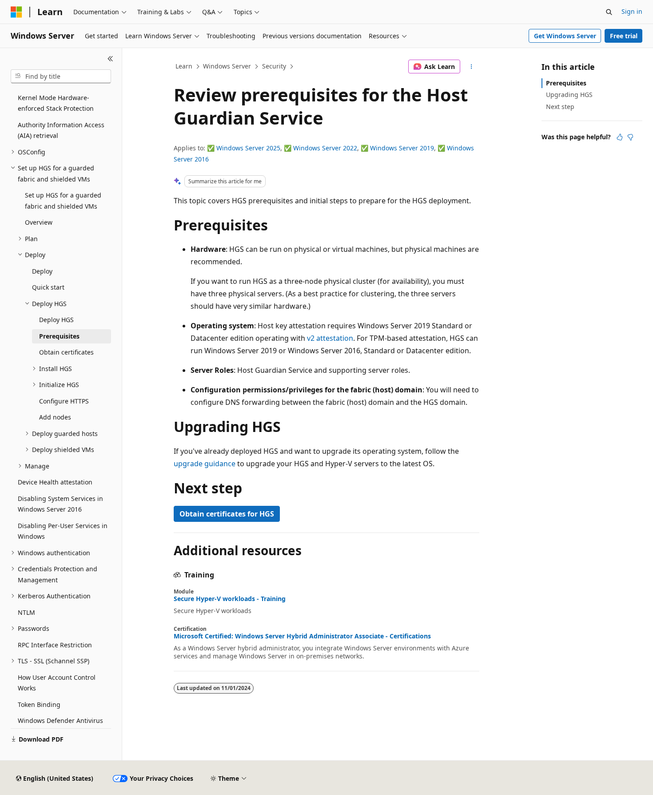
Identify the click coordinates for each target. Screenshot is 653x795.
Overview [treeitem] (38, 222)
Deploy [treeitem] (42, 271)
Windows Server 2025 (248, 148)
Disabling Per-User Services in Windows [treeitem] (63, 531)
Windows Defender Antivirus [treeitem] (60, 720)
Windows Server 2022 (325, 148)
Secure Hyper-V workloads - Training (230, 599)
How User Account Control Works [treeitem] (57, 683)
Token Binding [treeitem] (39, 704)
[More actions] (471, 67)
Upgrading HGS (569, 94)
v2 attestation (330, 338)
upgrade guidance (204, 463)
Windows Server (227, 66)
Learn (183, 66)
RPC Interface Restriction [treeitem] (55, 645)
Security (274, 66)
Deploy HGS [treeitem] (56, 319)
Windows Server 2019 (402, 148)
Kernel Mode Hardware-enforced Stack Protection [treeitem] (56, 103)
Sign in (631, 11)
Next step (560, 106)
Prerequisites (566, 83)
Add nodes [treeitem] (55, 417)
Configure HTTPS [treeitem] (64, 401)
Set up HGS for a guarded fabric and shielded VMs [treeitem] (63, 200)
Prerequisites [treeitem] (59, 336)
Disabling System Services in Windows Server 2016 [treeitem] (60, 504)
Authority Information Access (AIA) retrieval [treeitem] (61, 130)
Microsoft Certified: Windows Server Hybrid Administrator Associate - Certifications (302, 636)
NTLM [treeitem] (26, 612)
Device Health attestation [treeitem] (55, 482)
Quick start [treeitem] (48, 287)
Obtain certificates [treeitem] (66, 352)
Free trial (623, 36)
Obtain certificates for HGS (226, 514)
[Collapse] (110, 59)
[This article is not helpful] (630, 137)
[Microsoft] (16, 12)
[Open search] (609, 12)
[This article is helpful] (619, 137)
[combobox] (61, 76)
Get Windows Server (565, 36)
